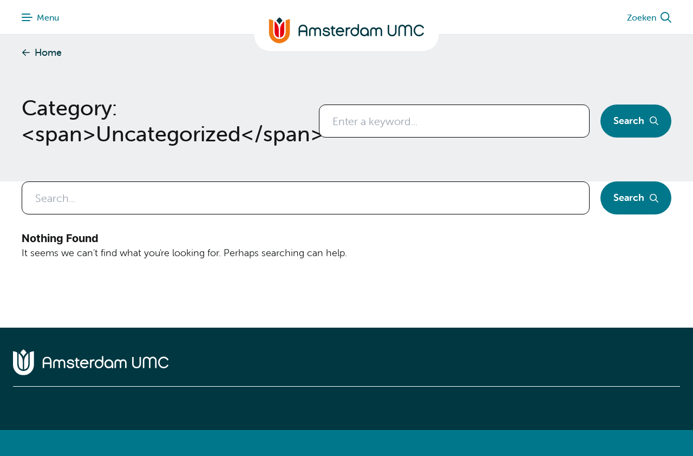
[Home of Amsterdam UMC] (346, 362)
